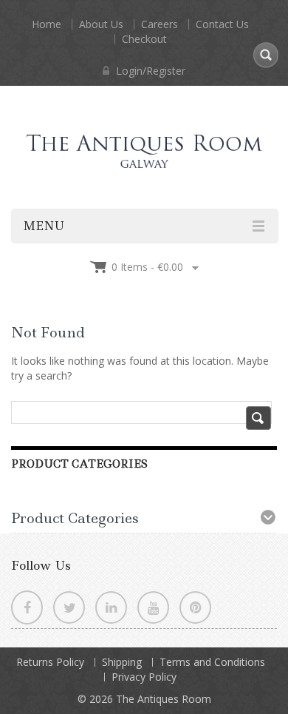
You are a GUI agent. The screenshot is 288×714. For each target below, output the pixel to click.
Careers (159, 24)
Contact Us (222, 24)
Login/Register (149, 71)
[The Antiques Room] (144, 138)
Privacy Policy (144, 677)
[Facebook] (27, 607)
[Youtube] (153, 607)
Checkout (144, 39)
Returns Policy (50, 662)
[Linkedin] (111, 607)
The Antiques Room (163, 699)
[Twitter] (69, 607)
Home (46, 24)
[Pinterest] (195, 607)
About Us (101, 24)
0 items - (147, 267)
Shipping (122, 662)
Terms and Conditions (212, 662)
